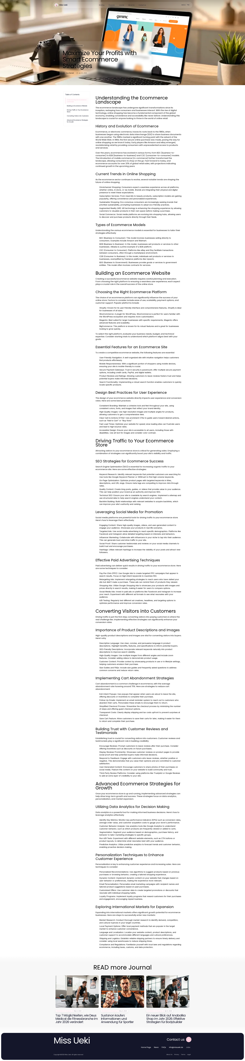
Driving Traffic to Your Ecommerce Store (77, 111)
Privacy (176, 1054)
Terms (183, 1054)
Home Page (146, 1047)
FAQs (164, 1047)
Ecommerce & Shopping (73, 45)
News (156, 1047)
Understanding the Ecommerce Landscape (76, 100)
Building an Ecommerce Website (77, 106)
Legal (189, 1054)
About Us (169, 1054)
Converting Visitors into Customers (78, 116)
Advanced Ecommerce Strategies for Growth (77, 121)
